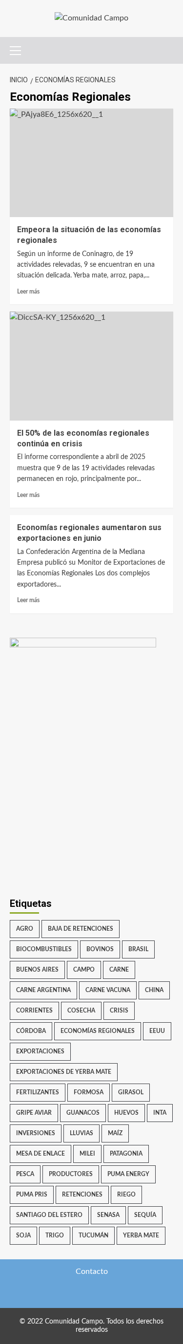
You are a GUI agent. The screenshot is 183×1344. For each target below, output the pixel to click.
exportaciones (40, 1051)
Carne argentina (43, 990)
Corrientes (34, 1010)
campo (84, 970)
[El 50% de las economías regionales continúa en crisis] (91, 366)
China (154, 990)
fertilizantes (37, 1092)
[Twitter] (62, 1292)
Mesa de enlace (40, 1154)
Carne (119, 970)
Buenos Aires (37, 970)
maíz (115, 1133)
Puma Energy (128, 1174)
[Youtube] (120, 1292)
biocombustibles (44, 949)
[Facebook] (81, 1292)
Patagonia (126, 1154)
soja (23, 1235)
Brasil (138, 949)
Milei (87, 1154)
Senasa (108, 1215)
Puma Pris (31, 1194)
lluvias (81, 1133)
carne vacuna (107, 990)
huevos (126, 1113)
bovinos (100, 949)
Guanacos (83, 1113)
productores (71, 1174)
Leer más (28, 292)
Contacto (92, 1271)
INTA (159, 1113)
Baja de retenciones (80, 929)
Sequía (145, 1215)
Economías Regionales (98, 1031)
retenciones (82, 1194)
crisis (119, 1010)
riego (126, 1194)
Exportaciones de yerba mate (63, 1072)
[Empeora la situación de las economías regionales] (91, 163)
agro (24, 929)
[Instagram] (101, 1292)
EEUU (157, 1031)
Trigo (54, 1235)
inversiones (35, 1133)
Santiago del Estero (49, 1215)
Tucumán (93, 1235)
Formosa (88, 1092)
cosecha (81, 1010)
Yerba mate (141, 1235)
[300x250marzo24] (83, 698)
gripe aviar (34, 1113)
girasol (130, 1092)
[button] (19, 49)
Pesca (25, 1174)
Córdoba (31, 1031)
